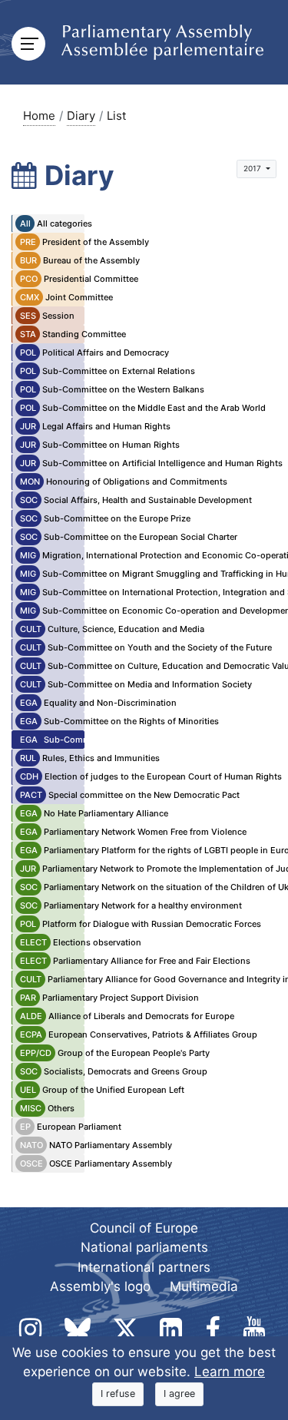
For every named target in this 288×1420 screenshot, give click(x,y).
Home (39, 115)
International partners (144, 1267)
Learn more (229, 1371)
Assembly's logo (100, 1286)
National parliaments (144, 1247)
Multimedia (204, 1286)
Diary (81, 115)
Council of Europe (144, 1228)
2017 (253, 168)
